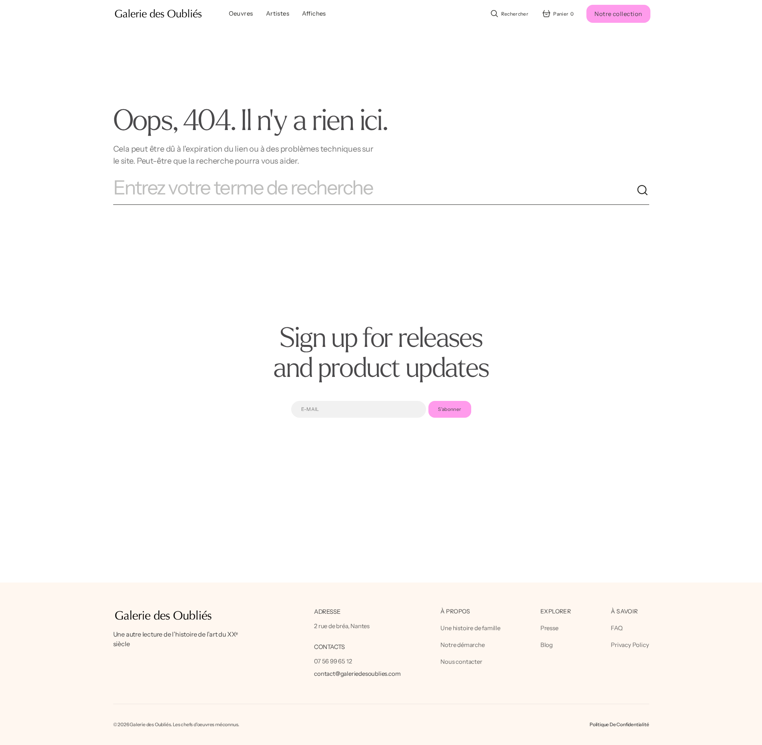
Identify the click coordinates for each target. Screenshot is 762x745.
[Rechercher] (642, 190)
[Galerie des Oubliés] (158, 13)
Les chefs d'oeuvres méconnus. (206, 724)
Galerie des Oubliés (150, 724)
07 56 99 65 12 (333, 661)
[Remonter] (752, 735)
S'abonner (449, 409)
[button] (509, 13)
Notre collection (618, 14)
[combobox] (374, 190)
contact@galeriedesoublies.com (357, 673)
